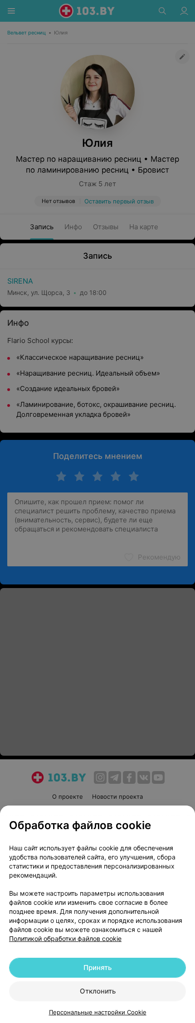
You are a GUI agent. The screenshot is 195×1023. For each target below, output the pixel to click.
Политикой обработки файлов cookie (65, 938)
